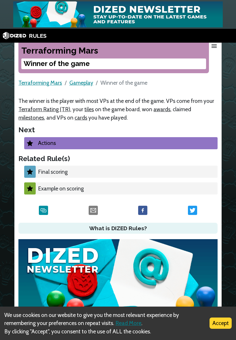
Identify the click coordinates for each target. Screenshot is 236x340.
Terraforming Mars (40, 82)
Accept (220, 323)
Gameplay (81, 82)
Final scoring (53, 171)
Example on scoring (61, 188)
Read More (128, 323)
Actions (47, 142)
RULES (38, 36)
